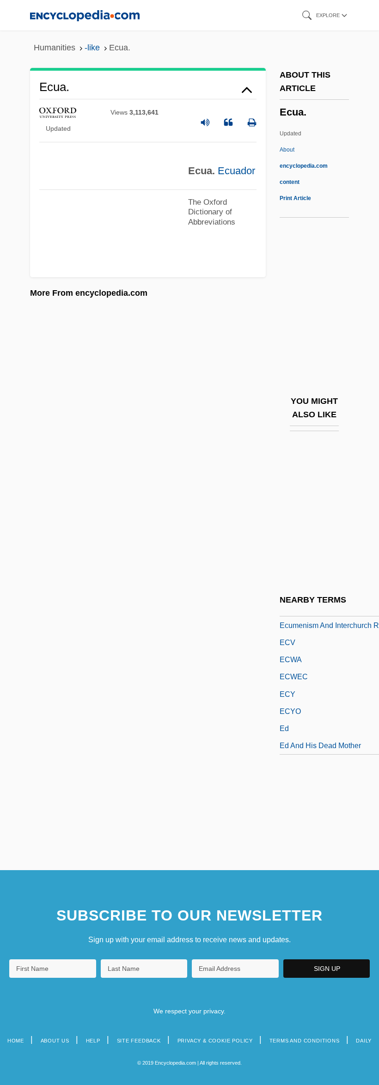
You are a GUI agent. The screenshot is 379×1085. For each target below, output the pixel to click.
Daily (364, 1040)
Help (93, 1040)
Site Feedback (139, 1040)
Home (15, 1040)
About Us (55, 1040)
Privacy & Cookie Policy (215, 1040)
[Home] (85, 15)
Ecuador (236, 171)
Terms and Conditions (304, 1040)
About (304, 165)
